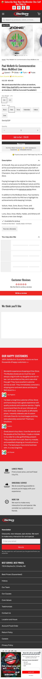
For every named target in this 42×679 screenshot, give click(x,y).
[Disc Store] (21, 14)
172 (10, 100)
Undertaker (27, 110)
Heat (11, 110)
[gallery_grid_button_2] (20, 55)
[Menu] (4, 14)
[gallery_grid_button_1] (17, 55)
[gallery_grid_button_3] (22, 55)
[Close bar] (40, 1)
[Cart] (38, 14)
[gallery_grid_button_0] (15, 55)
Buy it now (21, 143)
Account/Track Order (10, 626)
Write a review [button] (21, 293)
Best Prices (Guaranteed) (12, 574)
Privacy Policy (7, 645)
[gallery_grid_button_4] (24, 55)
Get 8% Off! (31, 672)
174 (4, 100)
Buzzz (5, 110)
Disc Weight (7, 96)
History (5, 581)
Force (18, 110)
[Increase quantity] (37, 130)
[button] (21, 137)
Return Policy (7, 632)
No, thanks (31, 675)
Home (3, 59)
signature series (25, 189)
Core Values (6, 600)
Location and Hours (9, 619)
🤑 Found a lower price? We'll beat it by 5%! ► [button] (27, 154)
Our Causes (6, 594)
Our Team (6, 587)
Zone (4, 115)
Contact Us (6, 613)
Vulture (36, 110)
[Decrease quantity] (4, 130)
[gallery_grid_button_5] (26, 55)
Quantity (4, 126)
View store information (9, 229)
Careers (5, 639)
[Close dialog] (40, 652)
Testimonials (7, 607)
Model (6, 105)
